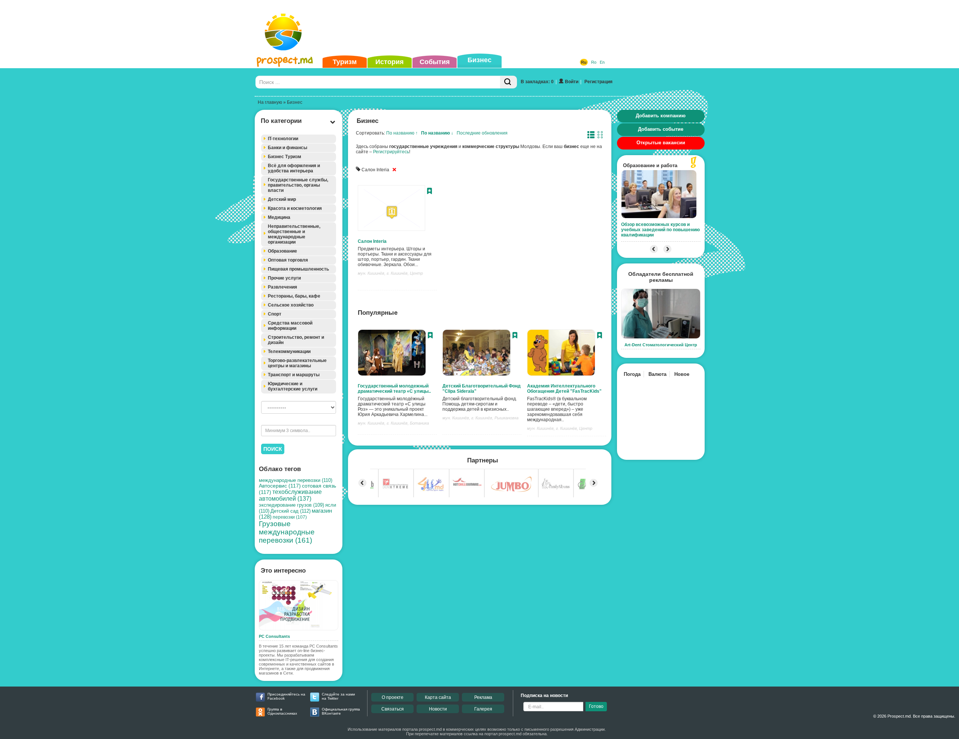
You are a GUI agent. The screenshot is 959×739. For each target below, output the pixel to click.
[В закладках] (429, 192)
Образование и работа (650, 165)
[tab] (298, 139)
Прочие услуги (284, 278)
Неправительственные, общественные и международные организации (294, 234)
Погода (632, 374)
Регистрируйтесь (391, 151)
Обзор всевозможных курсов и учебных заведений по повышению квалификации (660, 230)
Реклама (483, 697)
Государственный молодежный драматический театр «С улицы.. (394, 388)
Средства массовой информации (290, 325)
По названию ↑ (402, 133)
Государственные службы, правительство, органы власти (298, 185)
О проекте (392, 697)
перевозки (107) (290, 517)
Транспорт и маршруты (294, 374)
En (602, 62)
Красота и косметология (295, 208)
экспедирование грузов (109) (291, 505)
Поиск (272, 449)
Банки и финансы (287, 147)
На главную (270, 102)
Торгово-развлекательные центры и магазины (297, 363)
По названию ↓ (437, 133)
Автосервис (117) (280, 486)
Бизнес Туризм (284, 156)
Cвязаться (392, 709)
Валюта (657, 374)
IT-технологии (283, 138)
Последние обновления (482, 133)
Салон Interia (372, 241)
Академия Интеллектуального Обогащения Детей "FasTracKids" (564, 388)
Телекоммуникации (289, 351)
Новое (681, 374)
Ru (584, 62)
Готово (596, 706)
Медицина (279, 217)
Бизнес (479, 60)
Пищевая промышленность (298, 269)
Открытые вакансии (660, 142)
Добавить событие (660, 129)
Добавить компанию (661, 115)
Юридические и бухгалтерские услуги (292, 386)
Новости (438, 709)
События (435, 62)
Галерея (483, 709)
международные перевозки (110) (295, 480)
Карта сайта (438, 697)
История (389, 62)
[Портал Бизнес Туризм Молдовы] (284, 39)
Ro (593, 62)
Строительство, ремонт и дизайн (296, 340)
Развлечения (282, 287)
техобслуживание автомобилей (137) (290, 495)
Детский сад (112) (290, 511)
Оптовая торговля (288, 260)
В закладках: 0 (537, 81)
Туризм (345, 62)
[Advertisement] (468, 28)
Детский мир (282, 199)
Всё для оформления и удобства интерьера (294, 168)
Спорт (274, 314)
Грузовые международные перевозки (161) (287, 532)
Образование (282, 251)
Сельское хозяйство (291, 305)
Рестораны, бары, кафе (294, 296)
